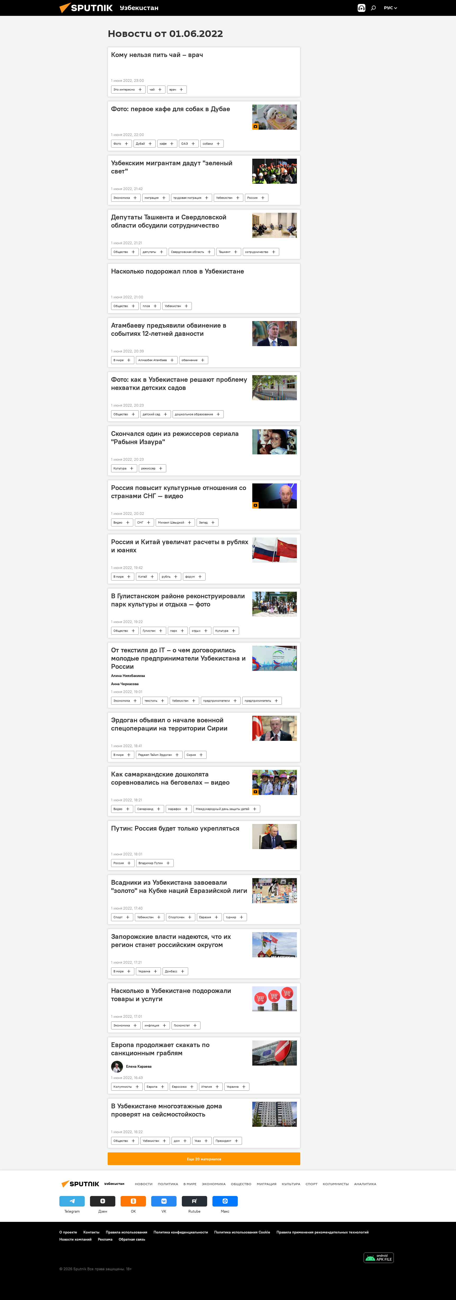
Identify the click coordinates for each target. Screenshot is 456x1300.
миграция (152, 198)
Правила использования (126, 1232)
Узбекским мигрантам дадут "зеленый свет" (171, 167)
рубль (166, 576)
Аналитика (365, 1183)
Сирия (191, 755)
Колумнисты (122, 1087)
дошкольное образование (194, 414)
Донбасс (171, 971)
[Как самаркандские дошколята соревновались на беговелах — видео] (274, 782)
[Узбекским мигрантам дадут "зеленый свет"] (274, 171)
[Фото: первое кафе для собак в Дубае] (274, 117)
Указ (197, 1141)
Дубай (140, 143)
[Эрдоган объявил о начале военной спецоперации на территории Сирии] (274, 728)
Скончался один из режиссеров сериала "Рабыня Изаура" (175, 437)
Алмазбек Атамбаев (152, 360)
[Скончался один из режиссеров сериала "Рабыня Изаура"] (274, 441)
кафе (163, 143)
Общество (120, 252)
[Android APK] (379, 1258)
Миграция (267, 1183)
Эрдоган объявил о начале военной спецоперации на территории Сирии (169, 724)
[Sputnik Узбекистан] (88, 14)
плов (146, 306)
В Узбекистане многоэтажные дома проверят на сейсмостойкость (166, 1110)
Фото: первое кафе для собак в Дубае (170, 109)
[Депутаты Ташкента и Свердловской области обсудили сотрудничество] (274, 225)
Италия (206, 1087)
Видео (117, 522)
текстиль (151, 701)
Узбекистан (224, 198)
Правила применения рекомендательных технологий (323, 1232)
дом (177, 1141)
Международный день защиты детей (222, 809)
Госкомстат (182, 1025)
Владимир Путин (151, 863)
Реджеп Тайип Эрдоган (155, 755)
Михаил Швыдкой (171, 522)
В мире (118, 360)
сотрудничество (256, 252)
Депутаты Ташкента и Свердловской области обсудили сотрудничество (168, 221)
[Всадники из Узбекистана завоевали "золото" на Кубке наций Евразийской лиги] (274, 890)
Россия (252, 198)
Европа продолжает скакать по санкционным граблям (160, 1048)
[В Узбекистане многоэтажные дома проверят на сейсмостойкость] (274, 1114)
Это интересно (124, 89)
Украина (144, 971)
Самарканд (145, 809)
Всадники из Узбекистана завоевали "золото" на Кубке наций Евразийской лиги (179, 886)
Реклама (105, 1239)
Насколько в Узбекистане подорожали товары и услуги (171, 994)
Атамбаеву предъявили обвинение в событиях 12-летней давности (168, 329)
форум (190, 576)
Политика (168, 1183)
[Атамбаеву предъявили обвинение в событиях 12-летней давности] (274, 333)
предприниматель (258, 701)
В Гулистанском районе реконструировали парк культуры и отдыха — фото (178, 600)
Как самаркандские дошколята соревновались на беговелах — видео (170, 778)
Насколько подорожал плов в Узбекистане (177, 271)
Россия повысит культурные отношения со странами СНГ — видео (178, 491)
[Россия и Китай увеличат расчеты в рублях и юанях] (274, 550)
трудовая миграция (187, 198)
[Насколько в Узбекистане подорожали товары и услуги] (274, 998)
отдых (196, 631)
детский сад (151, 414)
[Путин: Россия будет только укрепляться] (274, 836)
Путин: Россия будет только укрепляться (175, 828)
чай (152, 89)
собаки (208, 143)
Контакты (91, 1232)
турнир (231, 917)
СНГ (140, 522)
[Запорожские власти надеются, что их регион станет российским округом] (274, 944)
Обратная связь (132, 1239)
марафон (174, 809)
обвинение (189, 360)
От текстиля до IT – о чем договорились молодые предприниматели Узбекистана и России (178, 658)
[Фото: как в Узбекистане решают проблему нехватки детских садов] (274, 387)
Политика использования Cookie (242, 1232)
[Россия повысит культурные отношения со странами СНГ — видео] (274, 495)
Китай (142, 576)
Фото (117, 143)
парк (173, 631)
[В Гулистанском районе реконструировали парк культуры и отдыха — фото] (274, 604)
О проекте (68, 1232)
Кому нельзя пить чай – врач (157, 54)
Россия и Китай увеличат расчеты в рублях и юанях (179, 546)
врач (172, 89)
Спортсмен (176, 917)
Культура (119, 468)
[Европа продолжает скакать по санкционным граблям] (274, 1053)
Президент (223, 1141)
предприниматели (216, 701)
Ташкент (224, 252)
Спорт (117, 917)
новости (144, 1183)
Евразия (205, 917)
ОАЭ (184, 143)
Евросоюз (179, 1087)
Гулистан (149, 631)
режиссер (148, 468)
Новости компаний (75, 1239)
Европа (152, 1087)
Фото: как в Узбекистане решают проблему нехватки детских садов (179, 383)
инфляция (152, 1025)
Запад (203, 522)
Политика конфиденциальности (181, 1232)
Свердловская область (187, 252)
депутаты (149, 252)
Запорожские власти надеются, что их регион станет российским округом (171, 940)
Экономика (121, 198)
